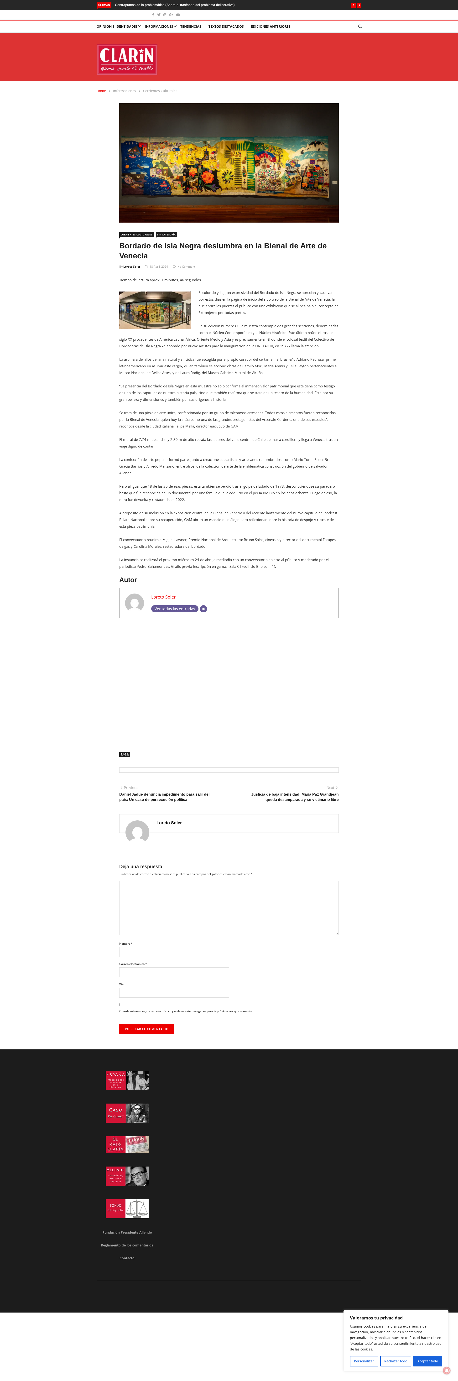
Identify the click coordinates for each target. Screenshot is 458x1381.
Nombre (126, 944)
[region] (396, 1340)
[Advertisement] (229, 683)
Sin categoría (166, 234)
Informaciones (159, 26)
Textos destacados (226, 26)
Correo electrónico (133, 964)
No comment (186, 267)
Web (122, 984)
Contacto (127, 1258)
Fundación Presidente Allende (127, 1232)
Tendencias (190, 26)
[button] (353, 5)
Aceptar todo (427, 1361)
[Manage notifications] (447, 1370)
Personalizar (364, 1361)
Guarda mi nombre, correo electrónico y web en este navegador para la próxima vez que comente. (186, 1011)
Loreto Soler (131, 267)
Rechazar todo (395, 1361)
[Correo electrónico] (203, 608)
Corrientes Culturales (160, 91)
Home (101, 91)
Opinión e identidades (117, 26)
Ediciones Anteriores (271, 26)
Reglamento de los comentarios (127, 1245)
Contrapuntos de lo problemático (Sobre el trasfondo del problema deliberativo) (175, 5)
